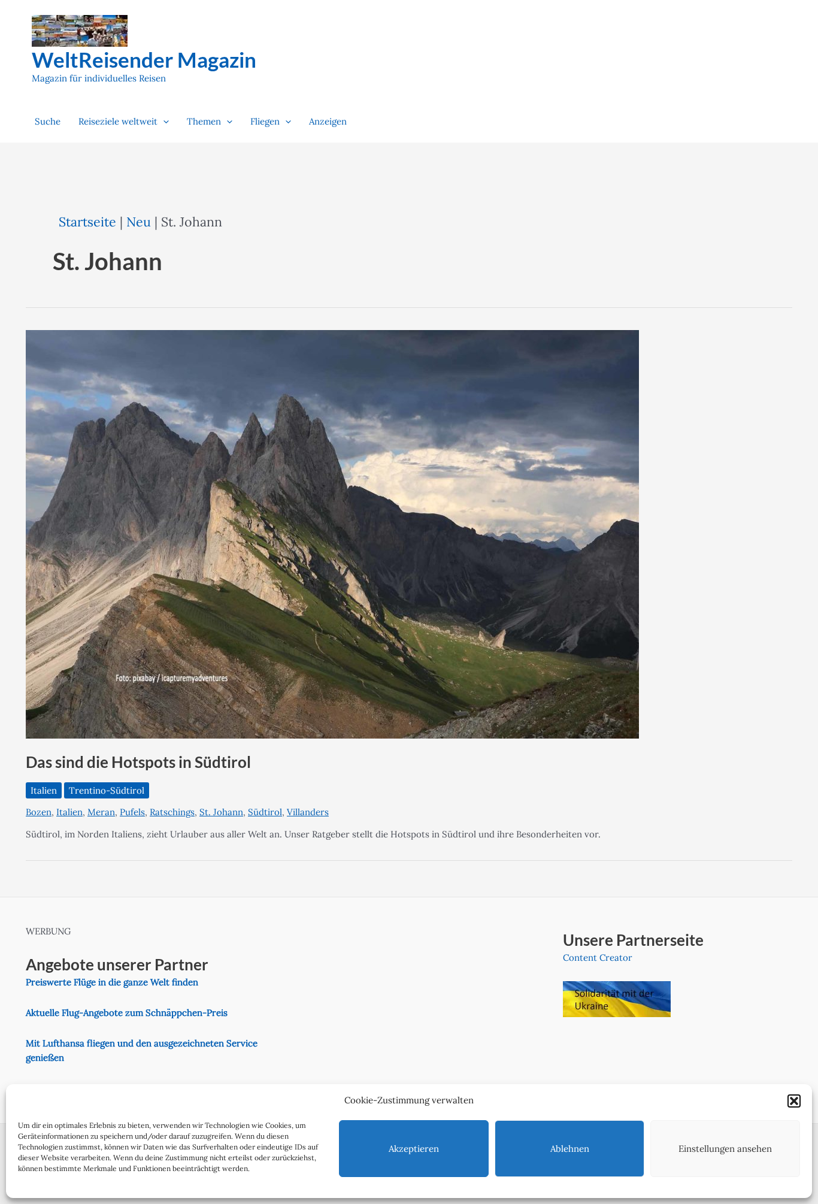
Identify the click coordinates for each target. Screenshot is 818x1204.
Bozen (38, 812)
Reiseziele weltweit (117, 121)
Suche (47, 121)
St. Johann (221, 812)
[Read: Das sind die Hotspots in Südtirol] (332, 533)
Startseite (87, 221)
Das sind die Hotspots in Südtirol (138, 762)
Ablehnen (569, 1148)
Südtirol (265, 812)
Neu (138, 221)
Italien (44, 790)
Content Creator (597, 957)
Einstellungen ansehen (725, 1148)
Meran (101, 812)
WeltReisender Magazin (144, 59)
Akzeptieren (414, 1148)
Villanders (308, 812)
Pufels (132, 812)
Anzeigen (328, 121)
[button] (794, 1101)
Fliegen (265, 121)
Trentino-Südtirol (106, 790)
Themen (204, 121)
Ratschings (172, 812)
